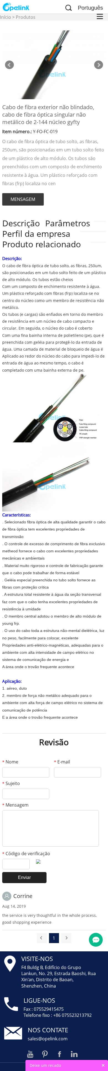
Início (5, 17)
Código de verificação (26, 854)
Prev (9, 65)
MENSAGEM (23, 199)
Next (98, 65)
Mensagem (15, 805)
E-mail (62, 762)
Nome (10, 762)
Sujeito (11, 783)
